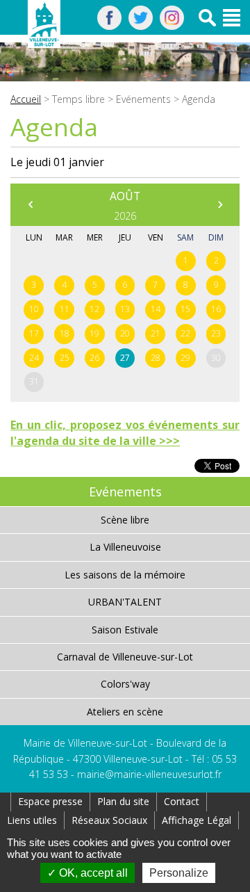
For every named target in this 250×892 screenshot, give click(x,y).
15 (185, 309)
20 (125, 333)
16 (216, 309)
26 (94, 358)
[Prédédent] (30, 204)
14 (155, 309)
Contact (181, 801)
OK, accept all (92, 873)
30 (216, 358)
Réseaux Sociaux (109, 820)
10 (34, 309)
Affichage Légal (196, 820)
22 (185, 333)
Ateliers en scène (125, 711)
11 (64, 309)
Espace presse (50, 801)
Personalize (178, 873)
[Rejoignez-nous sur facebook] (109, 25)
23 (216, 333)
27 (125, 358)
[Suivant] (219, 204)
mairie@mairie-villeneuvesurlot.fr (149, 774)
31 (34, 381)
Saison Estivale (125, 629)
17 (34, 333)
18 (64, 333)
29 (185, 358)
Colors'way (125, 683)
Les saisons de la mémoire (125, 574)
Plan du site (123, 801)
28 (155, 358)
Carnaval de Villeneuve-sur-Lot (125, 656)
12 (94, 309)
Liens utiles (32, 820)
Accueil (25, 99)
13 (125, 309)
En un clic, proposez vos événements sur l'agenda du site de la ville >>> (125, 432)
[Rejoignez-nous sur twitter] (140, 25)
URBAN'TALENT (125, 601)
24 (34, 358)
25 (64, 358)
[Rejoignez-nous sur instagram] (172, 25)
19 (94, 333)
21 (155, 333)
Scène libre (125, 519)
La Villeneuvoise (125, 546)
